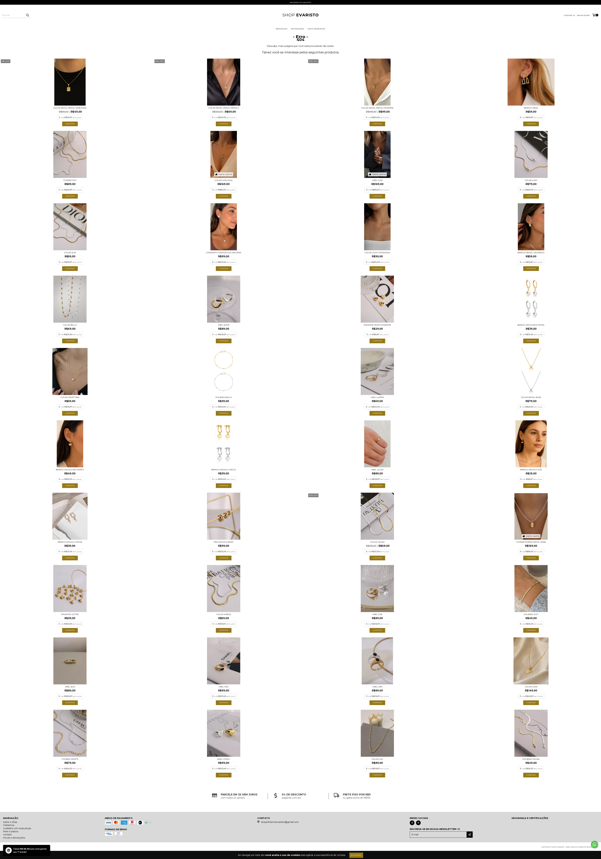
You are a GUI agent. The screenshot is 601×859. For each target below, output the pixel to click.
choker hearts (70, 759)
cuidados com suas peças (17, 828)
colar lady (531, 180)
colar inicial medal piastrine (377, 108)
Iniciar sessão (583, 15)
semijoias (281, 29)
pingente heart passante (377, 325)
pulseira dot (531, 614)
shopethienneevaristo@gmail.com (280, 822)
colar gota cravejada (377, 252)
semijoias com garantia (300, 2)
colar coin (531, 686)
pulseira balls (224, 397)
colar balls (70, 325)
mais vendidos (316, 29)
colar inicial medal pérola (223, 108)
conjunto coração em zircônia (223, 252)
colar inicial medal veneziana (70, 108)
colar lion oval (224, 180)
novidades (297, 29)
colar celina (377, 542)
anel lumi (377, 180)
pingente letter (70, 614)
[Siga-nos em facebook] (412, 822)
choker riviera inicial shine (531, 542)
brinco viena (531, 108)
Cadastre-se (569, 15)
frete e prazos (10, 831)
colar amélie (223, 614)
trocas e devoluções (14, 837)
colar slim (70, 252)
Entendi (356, 855)
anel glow (377, 469)
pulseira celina (531, 759)
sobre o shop (10, 822)
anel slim (70, 686)
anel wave (223, 325)
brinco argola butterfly (70, 469)
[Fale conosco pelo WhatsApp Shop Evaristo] (594, 844)
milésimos (8, 825)
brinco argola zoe (531, 469)
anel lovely (223, 759)
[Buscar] (27, 15)
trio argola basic (224, 542)
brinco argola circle (223, 469)
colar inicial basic (531, 397)
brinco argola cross (70, 542)
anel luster (377, 397)
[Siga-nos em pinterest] (418, 822)
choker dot (70, 180)
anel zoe (377, 614)
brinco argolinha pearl (531, 325)
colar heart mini (70, 397)
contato (7, 834)
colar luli (377, 759)
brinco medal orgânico (531, 252)
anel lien (377, 686)
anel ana (224, 686)
